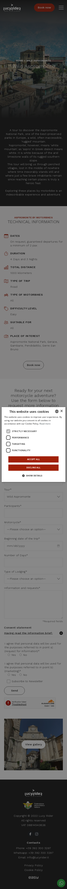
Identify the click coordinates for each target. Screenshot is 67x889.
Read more (45, 423)
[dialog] (33, 444)
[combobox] (56, 411)
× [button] (61, 411)
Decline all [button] (33, 467)
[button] (33, 475)
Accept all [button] (33, 459)
